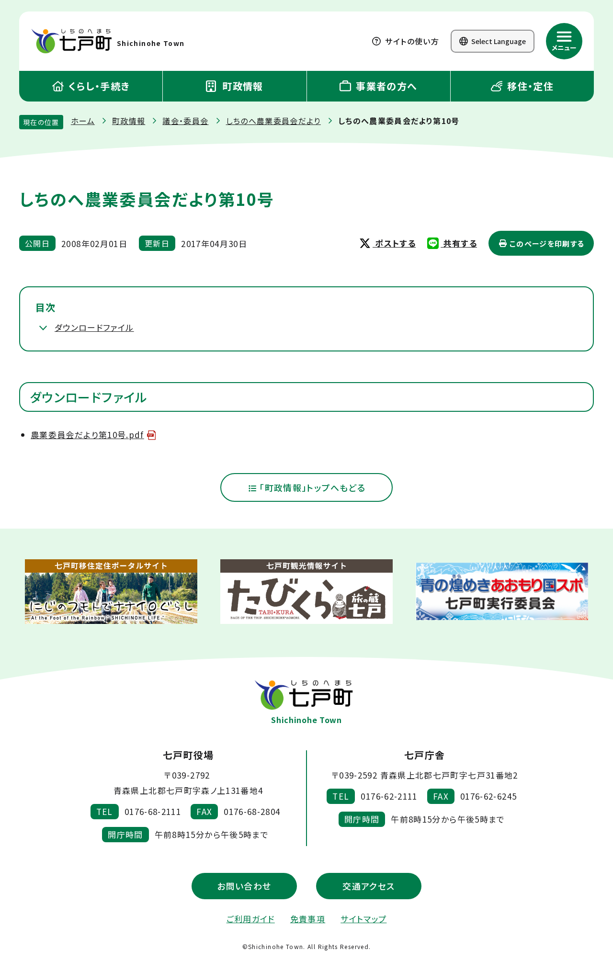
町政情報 (241, 86)
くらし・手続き (98, 86)
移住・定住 (529, 86)
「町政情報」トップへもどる (311, 487)
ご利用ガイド (251, 919)
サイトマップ (363, 919)
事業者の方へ (385, 86)
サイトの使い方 (411, 41)
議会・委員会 (185, 120)
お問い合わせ (244, 886)
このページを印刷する (546, 243)
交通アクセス (368, 886)
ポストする (394, 243)
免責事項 (307, 919)
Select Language (498, 41)
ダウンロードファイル (94, 327)
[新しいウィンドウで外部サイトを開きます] (111, 591)
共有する (459, 243)
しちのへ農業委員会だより (273, 120)
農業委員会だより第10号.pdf (87, 435)
